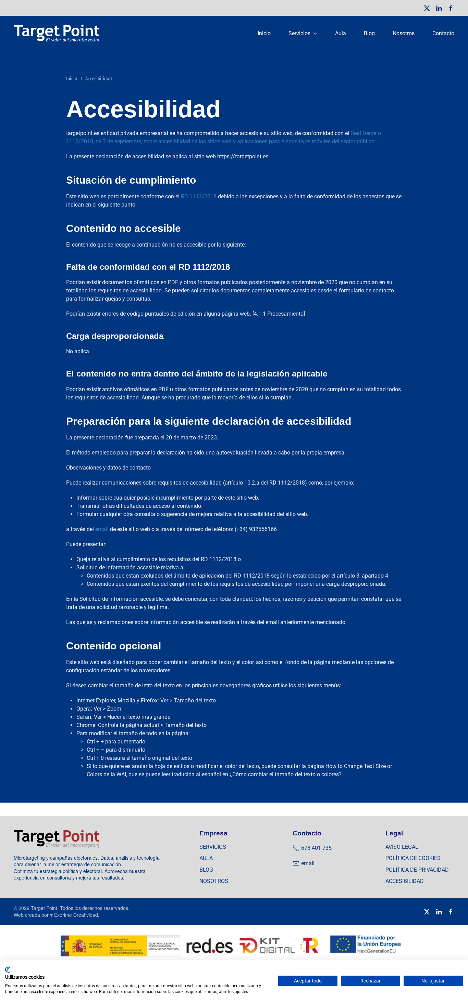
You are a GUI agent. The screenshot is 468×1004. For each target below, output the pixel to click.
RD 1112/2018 (199, 196)
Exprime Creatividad (76, 914)
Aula (340, 33)
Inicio (264, 33)
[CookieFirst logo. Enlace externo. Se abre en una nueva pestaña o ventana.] (7, 970)
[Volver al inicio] (57, 33)
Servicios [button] (299, 33)
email (102, 529)
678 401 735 (316, 848)
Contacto (443, 33)
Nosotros (404, 33)
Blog (369, 33)
